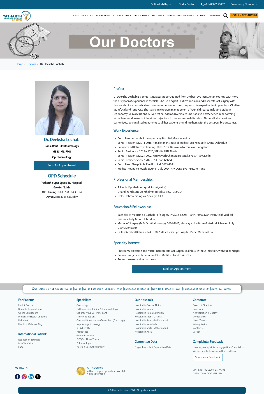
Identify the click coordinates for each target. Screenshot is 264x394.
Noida (78, 289)
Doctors (31, 64)
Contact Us (199, 328)
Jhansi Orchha (113, 289)
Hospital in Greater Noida (148, 305)
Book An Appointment (62, 165)
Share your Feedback (207, 357)
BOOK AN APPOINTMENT (244, 15)
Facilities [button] (157, 16)
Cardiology (82, 305)
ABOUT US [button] (86, 16)
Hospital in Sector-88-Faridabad (151, 320)
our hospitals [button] (104, 16)
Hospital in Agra (143, 332)
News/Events (200, 320)
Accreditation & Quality (205, 313)
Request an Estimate (29, 340)
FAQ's (21, 347)
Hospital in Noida (144, 309)
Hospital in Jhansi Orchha (148, 316)
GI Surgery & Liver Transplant (92, 313)
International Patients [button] (180, 16)
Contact (202, 16)
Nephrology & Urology (88, 324)
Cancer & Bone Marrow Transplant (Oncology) (101, 320)
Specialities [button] (123, 16)
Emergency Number (243, 4)
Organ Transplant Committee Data (153, 347)
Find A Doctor (25, 305)
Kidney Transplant (86, 316)
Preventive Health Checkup (32, 316)
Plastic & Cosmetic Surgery (91, 347)
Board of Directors (202, 305)
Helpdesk (23, 320)
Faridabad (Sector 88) (137, 289)
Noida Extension (93, 289)
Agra (214, 289)
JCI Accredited (95, 368)
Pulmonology (84, 343)
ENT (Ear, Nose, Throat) (88, 339)
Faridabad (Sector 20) (196, 289)
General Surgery (85, 335)
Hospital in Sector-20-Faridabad (151, 328)
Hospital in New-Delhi (146, 324)
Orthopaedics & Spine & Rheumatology (97, 309)
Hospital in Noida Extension (149, 313)
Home (75, 16)
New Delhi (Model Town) (167, 289)
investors (215, 16)
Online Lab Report (161, 4)
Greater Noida (64, 289)
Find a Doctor (187, 4)
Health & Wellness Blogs (30, 324)
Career (196, 332)
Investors (198, 309)
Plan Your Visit (25, 343)
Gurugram (225, 289)
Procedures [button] (141, 16)
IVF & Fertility (83, 328)
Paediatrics (82, 332)
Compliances (200, 316)
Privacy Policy (200, 324)
